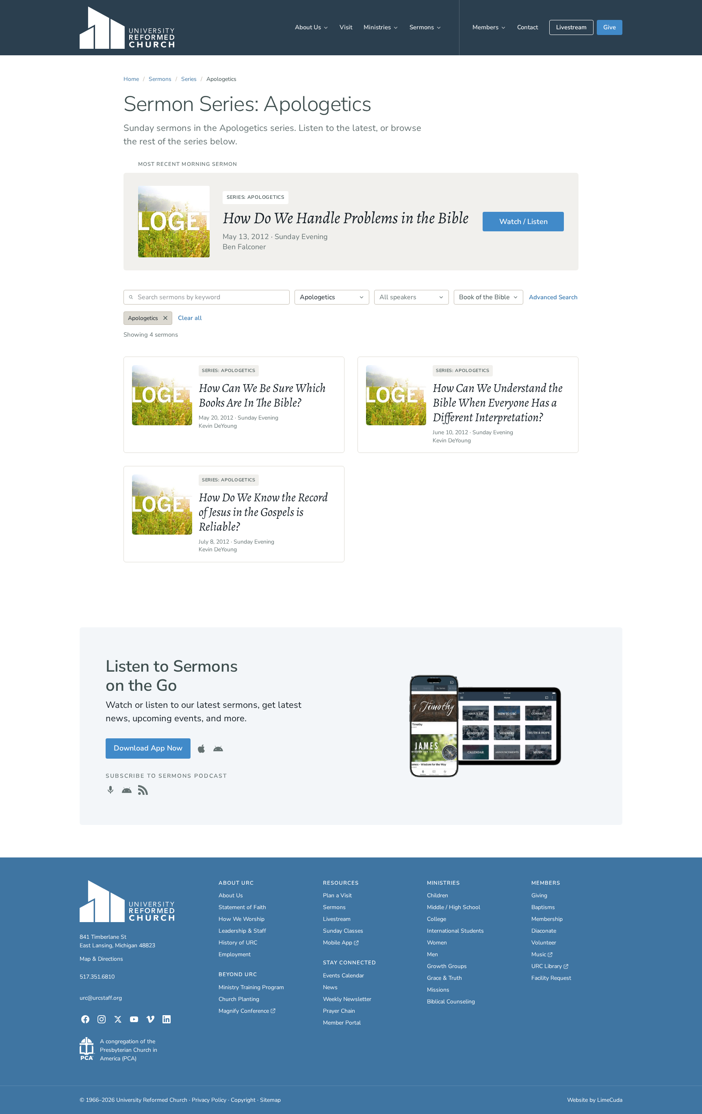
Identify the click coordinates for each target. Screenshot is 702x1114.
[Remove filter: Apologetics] (165, 318)
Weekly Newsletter (347, 999)
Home (131, 79)
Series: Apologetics (255, 197)
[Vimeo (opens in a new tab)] (150, 1019)
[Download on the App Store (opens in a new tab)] (202, 748)
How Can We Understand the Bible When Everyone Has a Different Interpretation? (498, 402)
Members (485, 27)
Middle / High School (453, 907)
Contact (527, 27)
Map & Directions (101, 959)
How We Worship (241, 919)
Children (437, 895)
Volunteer (543, 942)
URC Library (549, 966)
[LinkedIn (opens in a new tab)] (166, 1019)
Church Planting (239, 999)
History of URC (238, 942)
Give (609, 27)
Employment (235, 954)
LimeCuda (609, 1100)
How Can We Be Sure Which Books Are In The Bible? (262, 395)
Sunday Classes (343, 931)
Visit (346, 27)
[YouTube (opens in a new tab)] (134, 1019)
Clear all (190, 318)
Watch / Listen (523, 221)
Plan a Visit (337, 895)
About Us (308, 27)
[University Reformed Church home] (127, 27)
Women (437, 942)
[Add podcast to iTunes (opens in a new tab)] (110, 790)
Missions (438, 990)
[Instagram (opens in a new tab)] (101, 1019)
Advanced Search (553, 297)
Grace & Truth (444, 978)
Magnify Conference (244, 1011)
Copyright (243, 1100)
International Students (455, 931)
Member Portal (342, 1023)
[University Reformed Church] (127, 901)
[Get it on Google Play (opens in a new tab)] (218, 748)
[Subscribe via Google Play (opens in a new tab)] (127, 790)
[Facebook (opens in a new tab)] (85, 1019)
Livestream (571, 27)
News (330, 987)
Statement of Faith (242, 907)
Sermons (422, 27)
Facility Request (551, 978)
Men (432, 954)
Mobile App (341, 943)
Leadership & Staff (242, 931)
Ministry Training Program (251, 987)
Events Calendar (343, 975)
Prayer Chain (339, 1011)
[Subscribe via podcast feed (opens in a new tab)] (143, 790)
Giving (539, 895)
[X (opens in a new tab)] (118, 1019)
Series (189, 79)
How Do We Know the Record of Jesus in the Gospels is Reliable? (263, 512)
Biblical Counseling (451, 1001)
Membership (547, 919)
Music (541, 955)
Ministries (377, 27)
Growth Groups (447, 966)
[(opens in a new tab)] (87, 1048)
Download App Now (152, 751)
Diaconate (543, 931)
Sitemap (270, 1100)
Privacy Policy (209, 1100)
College (436, 919)
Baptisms (543, 907)
